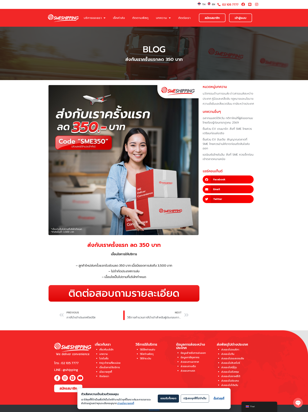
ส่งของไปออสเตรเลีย (232, 358)
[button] (228, 179)
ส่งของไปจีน (227, 354)
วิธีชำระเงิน (145, 358)
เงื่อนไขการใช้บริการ (109, 367)
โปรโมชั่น (103, 358)
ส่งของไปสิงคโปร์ (230, 363)
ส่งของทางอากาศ (190, 362)
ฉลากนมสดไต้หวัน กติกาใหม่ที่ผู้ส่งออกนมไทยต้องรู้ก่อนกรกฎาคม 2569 (228, 120)
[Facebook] (243, 4)
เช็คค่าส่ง (119, 17)
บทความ (161, 17)
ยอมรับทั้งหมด (168, 398)
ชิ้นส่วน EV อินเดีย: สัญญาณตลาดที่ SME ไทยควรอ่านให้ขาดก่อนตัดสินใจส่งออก (226, 144)
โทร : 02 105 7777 (66, 363)
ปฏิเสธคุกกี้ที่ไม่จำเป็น (194, 398)
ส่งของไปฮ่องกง (230, 381)
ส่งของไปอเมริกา (230, 349)
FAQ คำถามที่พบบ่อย (109, 363)
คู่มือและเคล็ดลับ (221, 99)
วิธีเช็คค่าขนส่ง (147, 349)
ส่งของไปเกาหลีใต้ (230, 376)
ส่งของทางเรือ (188, 366)
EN (213, 4)
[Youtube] (80, 378)
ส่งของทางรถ (188, 371)
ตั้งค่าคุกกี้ (154, 409)
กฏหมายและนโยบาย (242, 99)
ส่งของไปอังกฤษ (230, 372)
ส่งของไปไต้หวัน (229, 385)
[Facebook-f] (57, 378)
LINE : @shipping (66, 369)
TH (203, 4)
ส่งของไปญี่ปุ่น (229, 367)
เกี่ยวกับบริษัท (106, 349)
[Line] (249, 4)
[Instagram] (256, 4)
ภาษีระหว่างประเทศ (243, 104)
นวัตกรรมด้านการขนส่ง (216, 93)
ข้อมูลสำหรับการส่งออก (193, 353)
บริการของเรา (93, 17)
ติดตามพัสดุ (140, 17)
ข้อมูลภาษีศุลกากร (190, 357)
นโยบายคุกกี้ (105, 372)
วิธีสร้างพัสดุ (146, 354)
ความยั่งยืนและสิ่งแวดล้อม (217, 104)
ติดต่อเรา (184, 17)
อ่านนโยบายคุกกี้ (125, 403)
